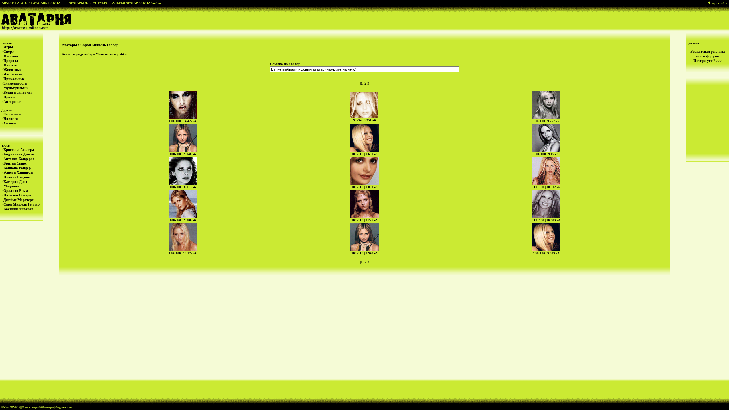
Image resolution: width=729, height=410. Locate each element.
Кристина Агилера (18, 149)
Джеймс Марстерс (18, 200)
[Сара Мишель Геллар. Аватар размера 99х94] (364, 105)
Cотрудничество (63, 407)
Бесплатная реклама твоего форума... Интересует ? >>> (707, 56)
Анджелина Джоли (18, 154)
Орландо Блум (15, 190)
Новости (10, 118)
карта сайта (719, 3)
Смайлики (12, 114)
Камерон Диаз (15, 181)
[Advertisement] (364, 79)
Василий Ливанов (18, 209)
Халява (9, 123)
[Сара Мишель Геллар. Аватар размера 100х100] (183, 105)
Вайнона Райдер (17, 168)
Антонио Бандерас (18, 159)
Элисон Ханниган (18, 172)
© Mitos (5, 407)
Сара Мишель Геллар (21, 204)
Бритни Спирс (15, 163)
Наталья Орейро (17, 195)
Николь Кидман (16, 177)
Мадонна (11, 186)
